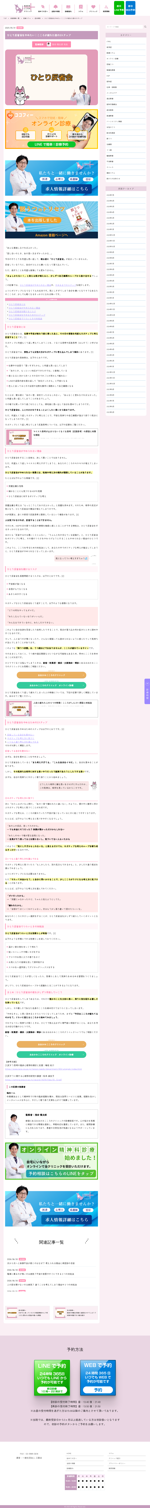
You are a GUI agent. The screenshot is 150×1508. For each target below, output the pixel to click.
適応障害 (110, 98)
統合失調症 (111, 133)
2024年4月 (110, 349)
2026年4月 (110, 212)
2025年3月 (110, 286)
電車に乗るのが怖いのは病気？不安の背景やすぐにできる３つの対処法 (40, 1273)
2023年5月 (110, 412)
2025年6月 (110, 269)
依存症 (109, 47)
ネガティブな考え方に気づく (20, 738)
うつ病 (109, 150)
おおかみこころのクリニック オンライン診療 (52, 685)
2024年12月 (111, 303)
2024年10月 (111, 315)
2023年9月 (110, 389)
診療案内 (70, 1468)
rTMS (109, 41)
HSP (108, 75)
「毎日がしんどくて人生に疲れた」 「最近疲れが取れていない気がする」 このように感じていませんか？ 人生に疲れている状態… (58, 706)
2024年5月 (110, 343)
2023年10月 (111, 383)
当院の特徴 (71, 1463)
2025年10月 (111, 246)
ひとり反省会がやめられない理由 (35, 285)
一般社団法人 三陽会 (32, 1457)
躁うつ (109, 138)
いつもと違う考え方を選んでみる (23, 741)
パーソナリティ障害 (114, 121)
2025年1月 (110, 298)
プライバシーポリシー (117, 1463)
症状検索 (38, 18)
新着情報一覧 (15, 18)
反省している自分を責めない (20, 734)
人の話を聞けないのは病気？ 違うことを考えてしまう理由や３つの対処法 (42, 1284)
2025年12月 (111, 235)
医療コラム (27, 18)
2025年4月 (110, 280)
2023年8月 (110, 395)
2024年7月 (110, 332)
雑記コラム (111, 173)
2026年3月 (110, 218)
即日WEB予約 (130, 8)
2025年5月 (110, 275)
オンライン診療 (112, 58)
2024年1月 (110, 366)
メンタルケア (112, 93)
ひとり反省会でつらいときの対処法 (25, 318)
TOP (5, 18)
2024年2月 (110, 360)
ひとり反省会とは (17, 304)
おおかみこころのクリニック (51, 675)
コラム (111, 1453)
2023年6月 (110, 406)
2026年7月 (110, 195)
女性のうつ (111, 127)
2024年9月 (110, 320)
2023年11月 (111, 378)
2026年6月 (110, 200)
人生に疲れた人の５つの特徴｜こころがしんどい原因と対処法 (62, 702)
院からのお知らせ (113, 178)
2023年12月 (111, 372)
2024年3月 (110, 355)
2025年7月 (110, 263)
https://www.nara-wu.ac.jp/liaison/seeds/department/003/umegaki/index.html (43, 1068)
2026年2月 (110, 223)
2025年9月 (110, 252)
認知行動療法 (112, 104)
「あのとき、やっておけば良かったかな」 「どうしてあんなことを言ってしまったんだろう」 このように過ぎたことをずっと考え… (59, 438)
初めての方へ (72, 1458)
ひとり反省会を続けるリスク (22, 311)
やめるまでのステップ (65, 285)
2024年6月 (110, 338)
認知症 (109, 81)
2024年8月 (110, 326)
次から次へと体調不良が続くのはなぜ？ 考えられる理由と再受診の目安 (41, 1263)
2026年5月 (110, 206)
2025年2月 (110, 292)
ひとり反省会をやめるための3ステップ (27, 314)
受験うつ (110, 64)
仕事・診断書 (112, 87)
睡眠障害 (110, 155)
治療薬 (109, 144)
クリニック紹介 (115, 1458)
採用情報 (112, 1468)
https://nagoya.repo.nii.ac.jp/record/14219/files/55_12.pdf (33, 1079)
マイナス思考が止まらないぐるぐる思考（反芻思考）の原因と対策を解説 (64, 433)
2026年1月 (110, 229)
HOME (69, 1453)
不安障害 (110, 161)
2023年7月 (110, 400)
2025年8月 (110, 258)
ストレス (110, 167)
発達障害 (110, 115)
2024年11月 (111, 309)
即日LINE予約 (119, 8)
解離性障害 (111, 70)
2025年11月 (111, 240)
